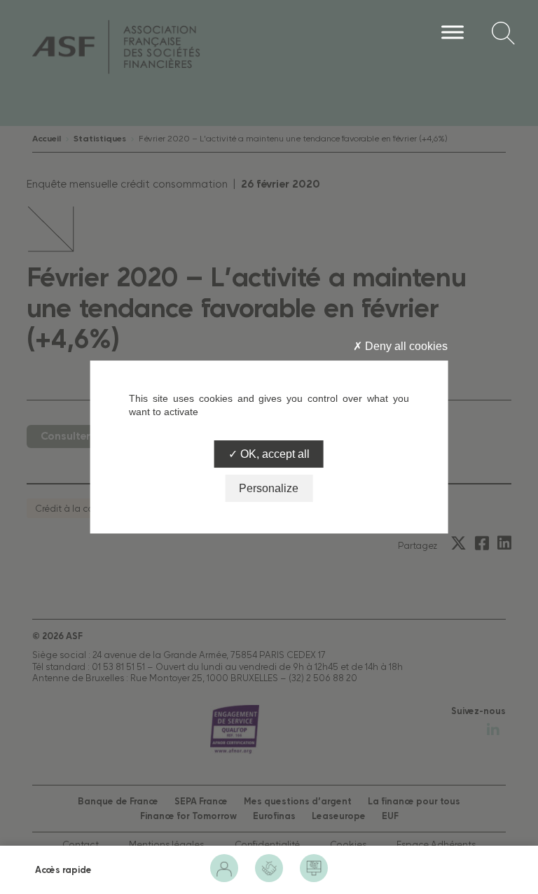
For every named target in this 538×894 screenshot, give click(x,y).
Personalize (268, 488)
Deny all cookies (405, 346)
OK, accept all (273, 454)
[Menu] (452, 32)
